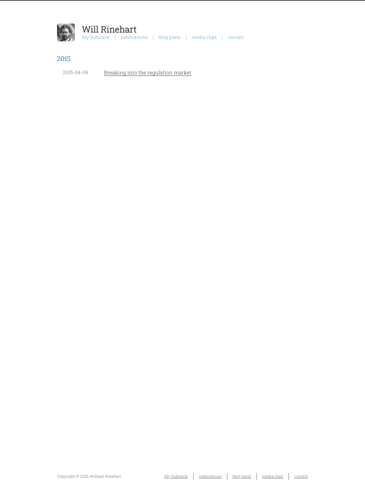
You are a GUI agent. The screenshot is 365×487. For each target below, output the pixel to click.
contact (236, 37)
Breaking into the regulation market (147, 72)
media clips (204, 37)
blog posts (169, 37)
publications (134, 37)
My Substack (96, 37)
